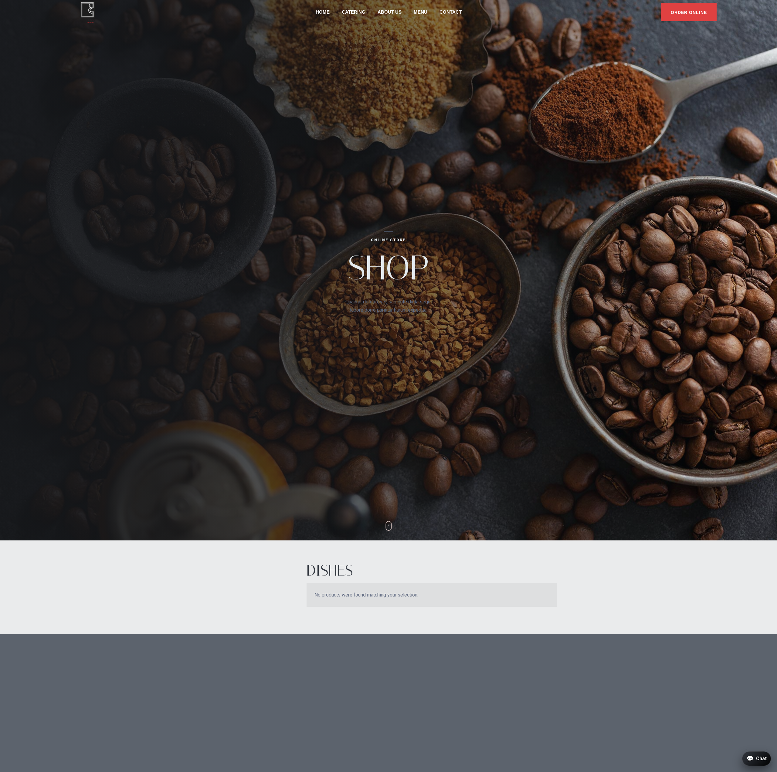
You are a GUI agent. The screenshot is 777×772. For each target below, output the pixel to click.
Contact (450, 12)
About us (390, 12)
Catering (353, 12)
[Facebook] (547, 635)
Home (323, 12)
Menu (420, 12)
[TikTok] (563, 635)
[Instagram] (555, 635)
